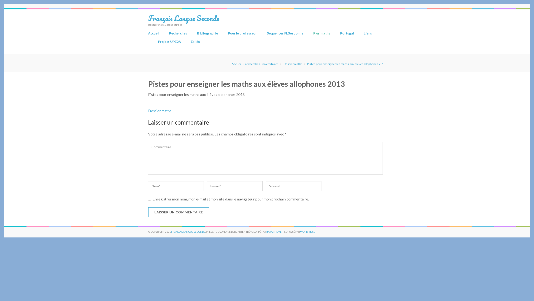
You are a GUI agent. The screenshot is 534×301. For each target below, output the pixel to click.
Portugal (347, 33)
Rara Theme (274, 231)
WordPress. (307, 231)
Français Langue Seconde (183, 18)
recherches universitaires (261, 64)
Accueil (153, 33)
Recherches (178, 33)
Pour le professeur (242, 33)
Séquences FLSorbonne (285, 33)
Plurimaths (321, 33)
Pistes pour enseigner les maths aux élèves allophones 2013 (196, 94)
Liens (368, 33)
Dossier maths (159, 110)
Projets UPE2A (169, 41)
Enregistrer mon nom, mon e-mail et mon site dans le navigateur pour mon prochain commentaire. (230, 199)
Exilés (195, 41)
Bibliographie (207, 33)
